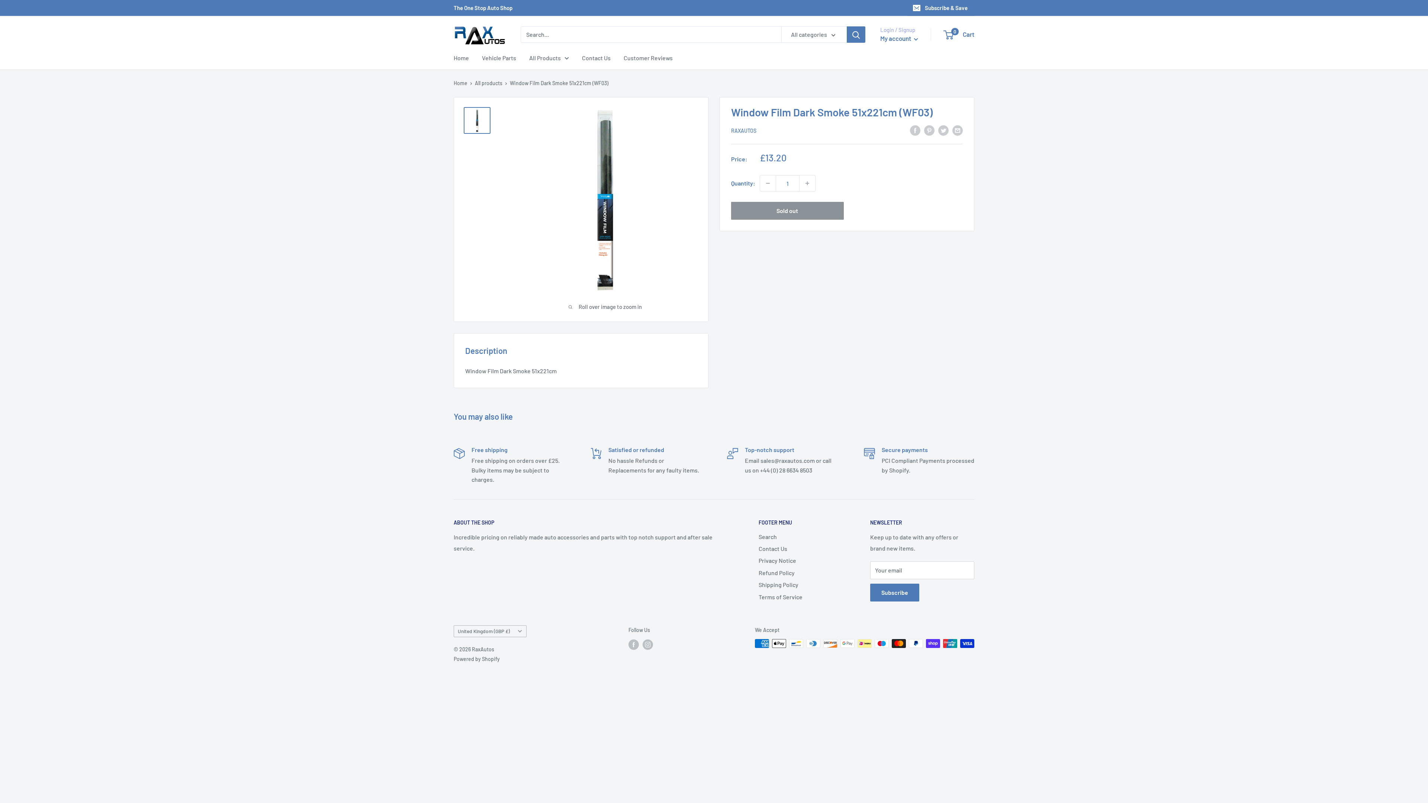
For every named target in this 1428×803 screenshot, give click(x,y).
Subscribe (894, 592)
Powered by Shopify (477, 659)
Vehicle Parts (499, 57)
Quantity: (743, 183)
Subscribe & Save (946, 7)
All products (488, 83)
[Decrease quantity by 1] (768, 183)
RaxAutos (743, 131)
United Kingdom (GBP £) (484, 631)
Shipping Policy (778, 584)
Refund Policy (777, 572)
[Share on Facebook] (915, 130)
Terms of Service (781, 596)
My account (896, 38)
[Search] (856, 34)
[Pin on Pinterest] (929, 130)
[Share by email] (957, 130)
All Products (545, 57)
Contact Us (596, 57)
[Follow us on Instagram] (648, 644)
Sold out (787, 210)
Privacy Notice (777, 560)
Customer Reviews (648, 57)
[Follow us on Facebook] (633, 644)
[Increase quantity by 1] (807, 183)
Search (768, 536)
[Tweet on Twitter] (943, 130)
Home (461, 57)
